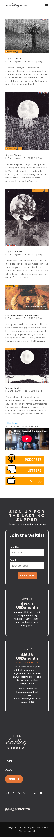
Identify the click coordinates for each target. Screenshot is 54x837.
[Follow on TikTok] (30, 793)
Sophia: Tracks (13, 388)
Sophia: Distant (13, 155)
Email (13, 560)
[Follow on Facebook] (13, 793)
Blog (40, 61)
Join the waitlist (27, 575)
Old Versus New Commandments (22, 315)
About (9, 770)
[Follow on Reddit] (35, 793)
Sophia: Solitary (13, 58)
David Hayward (15, 61)
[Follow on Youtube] (18, 793)
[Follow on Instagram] (7, 793)
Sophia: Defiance (14, 251)
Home (9, 760)
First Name (15, 547)
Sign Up (14, 779)
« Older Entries (11, 423)
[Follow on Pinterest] (24, 793)
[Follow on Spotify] (41, 793)
